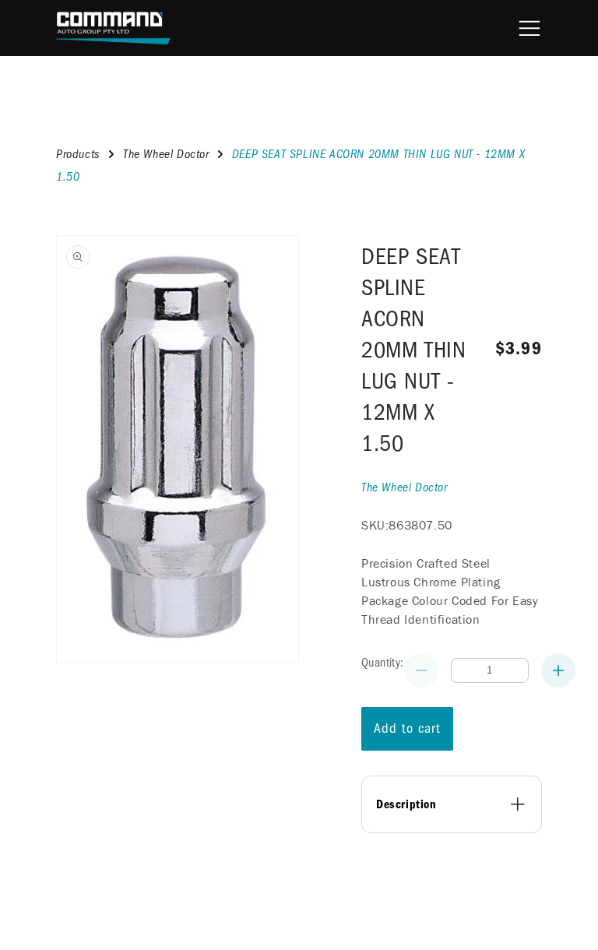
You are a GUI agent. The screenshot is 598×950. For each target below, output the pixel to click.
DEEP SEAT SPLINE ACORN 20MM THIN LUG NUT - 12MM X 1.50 (413, 350)
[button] (529, 28)
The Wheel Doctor (166, 154)
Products (78, 154)
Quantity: (382, 663)
